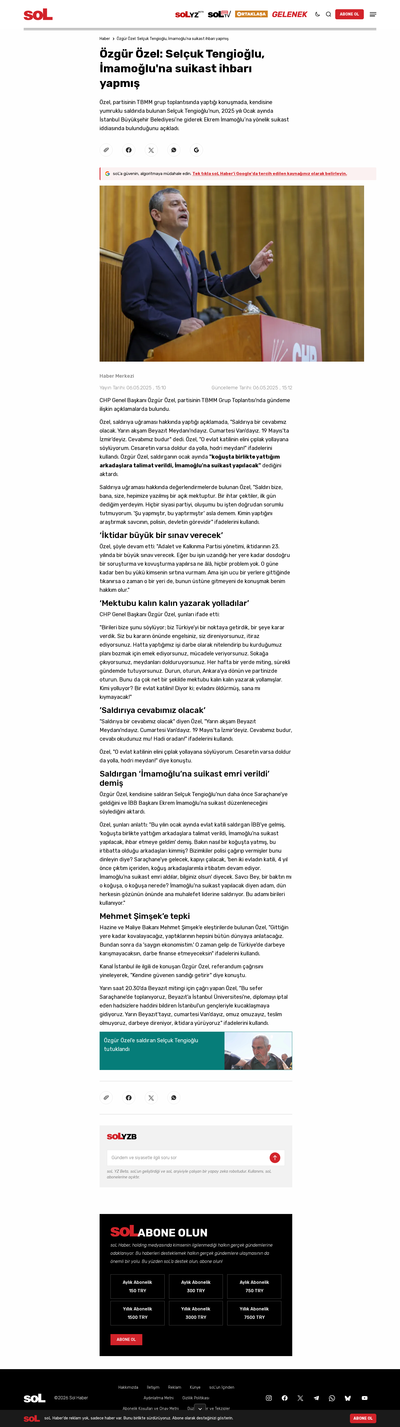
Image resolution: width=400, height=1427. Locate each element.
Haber (105, 38)
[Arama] (328, 14)
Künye (195, 1387)
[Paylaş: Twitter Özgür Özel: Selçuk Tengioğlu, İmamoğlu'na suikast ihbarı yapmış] (151, 150)
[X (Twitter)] (299, 1397)
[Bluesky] (348, 1397)
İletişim (153, 1387)
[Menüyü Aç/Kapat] (372, 14)
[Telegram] (315, 1397)
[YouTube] (364, 1397)
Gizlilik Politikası (195, 1398)
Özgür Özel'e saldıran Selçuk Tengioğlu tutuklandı (151, 1044)
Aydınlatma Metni (159, 1398)
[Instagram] (268, 1397)
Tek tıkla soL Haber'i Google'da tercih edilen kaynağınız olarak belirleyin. (269, 173)
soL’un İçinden (221, 1387)
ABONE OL (349, 14)
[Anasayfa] (34, 1398)
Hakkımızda (128, 1387)
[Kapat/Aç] (200, 1407)
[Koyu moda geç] (317, 14)
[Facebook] (284, 1397)
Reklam (174, 1387)
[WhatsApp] (331, 1397)
